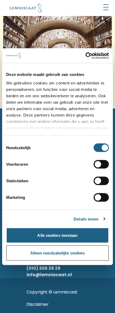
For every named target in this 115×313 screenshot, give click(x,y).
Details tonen (86, 219)
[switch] (101, 164)
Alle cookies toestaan (57, 235)
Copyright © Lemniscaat (52, 292)
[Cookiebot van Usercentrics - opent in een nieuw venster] (85, 55)
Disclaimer (37, 304)
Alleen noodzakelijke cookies (57, 252)
